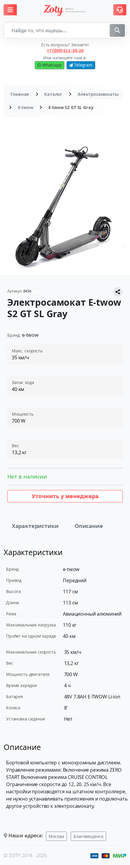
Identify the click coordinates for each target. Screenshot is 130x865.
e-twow (30, 335)
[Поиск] (117, 30)
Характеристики (35, 525)
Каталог (53, 94)
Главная (20, 94)
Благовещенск (88, 836)
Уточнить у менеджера (65, 496)
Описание (89, 525)
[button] (10, 9)
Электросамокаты (98, 94)
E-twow (25, 107)
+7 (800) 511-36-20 (65, 50)
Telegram (83, 65)
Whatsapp (51, 65)
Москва (56, 836)
